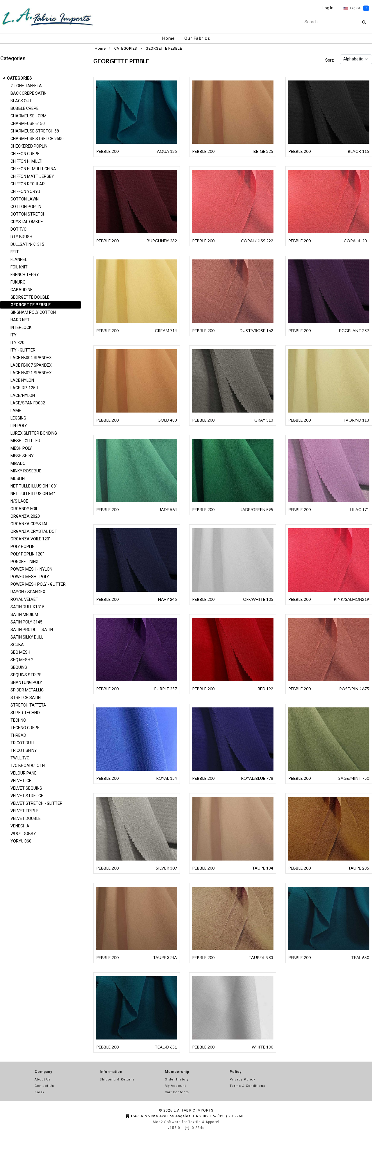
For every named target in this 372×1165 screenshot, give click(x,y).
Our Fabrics (197, 38)
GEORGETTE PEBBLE (164, 48)
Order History (177, 1079)
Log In (328, 8)
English (355, 8)
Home (168, 38)
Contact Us (44, 1086)
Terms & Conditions (247, 1086)
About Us (43, 1079)
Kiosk (39, 1092)
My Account (175, 1086)
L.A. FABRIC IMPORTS (193, 1110)
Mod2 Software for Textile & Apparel (186, 1122)
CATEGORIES (19, 78)
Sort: (329, 60)
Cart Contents (177, 1092)
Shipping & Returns (117, 1079)
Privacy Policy (242, 1079)
